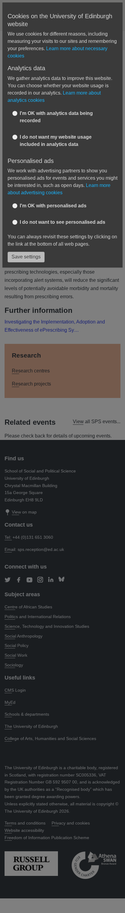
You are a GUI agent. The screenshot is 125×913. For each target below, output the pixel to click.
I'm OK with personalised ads (53, 205)
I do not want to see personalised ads (62, 222)
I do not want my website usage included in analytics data (56, 140)
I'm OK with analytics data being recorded (56, 117)
